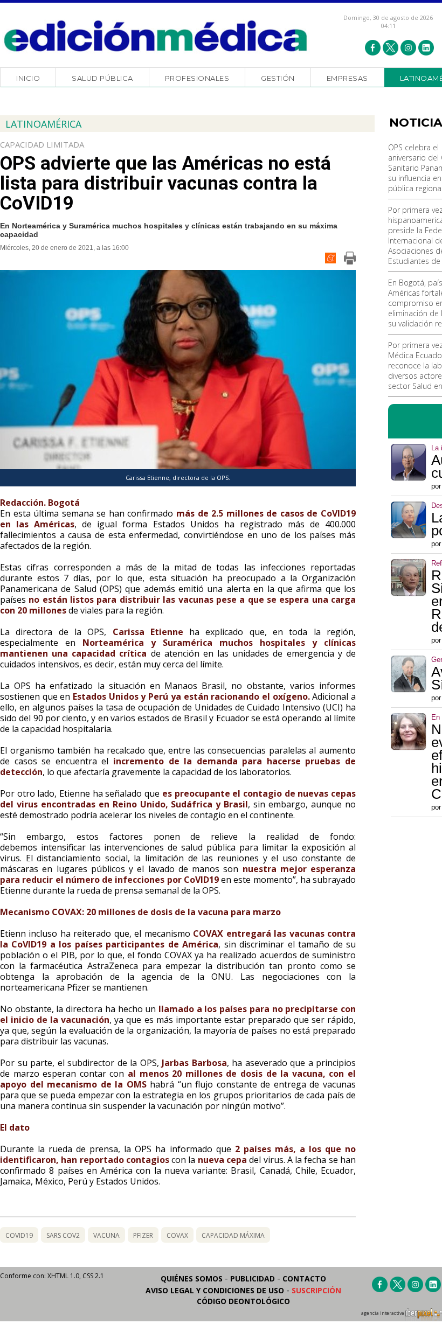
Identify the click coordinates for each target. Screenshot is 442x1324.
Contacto (304, 1278)
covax (177, 1235)
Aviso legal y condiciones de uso (215, 1290)
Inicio (28, 78)
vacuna (106, 1235)
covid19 (19, 1235)
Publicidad (252, 1278)
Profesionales (197, 78)
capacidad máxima (233, 1235)
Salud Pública (102, 78)
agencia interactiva (383, 1313)
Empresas (347, 78)
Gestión (278, 78)
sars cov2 (63, 1235)
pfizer (143, 1235)
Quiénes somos (192, 1278)
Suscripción (316, 1290)
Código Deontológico (243, 1301)
